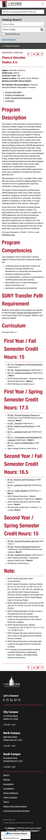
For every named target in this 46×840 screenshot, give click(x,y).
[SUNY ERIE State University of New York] (12, 4)
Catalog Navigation (12, 46)
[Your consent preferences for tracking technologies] (11, 838)
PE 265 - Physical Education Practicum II (23, 547)
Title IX (6, 802)
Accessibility (8, 784)
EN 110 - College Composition (19, 373)
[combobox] (23, 12)
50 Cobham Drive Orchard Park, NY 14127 (13, 759)
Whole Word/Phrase (12, 34)
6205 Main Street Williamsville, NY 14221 (12, 738)
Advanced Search (9, 39)
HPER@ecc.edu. (8, 235)
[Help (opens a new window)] (42, 54)
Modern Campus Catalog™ (27, 831)
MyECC (6, 775)
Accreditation (8, 788)
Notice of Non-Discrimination (15, 806)
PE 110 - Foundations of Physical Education (25, 364)
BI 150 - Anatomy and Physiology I (21, 426)
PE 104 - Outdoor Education (18, 370)
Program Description (13, 92)
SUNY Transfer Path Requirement (18, 98)
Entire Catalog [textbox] (8, 24)
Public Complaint (10, 797)
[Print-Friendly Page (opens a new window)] (38, 54)
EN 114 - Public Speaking (17, 491)
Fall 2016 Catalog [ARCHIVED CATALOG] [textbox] (19, 12)
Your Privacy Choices (18, 833)
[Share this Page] (34, 54)
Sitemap (6, 779)
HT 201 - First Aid (14, 423)
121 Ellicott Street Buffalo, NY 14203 (10, 717)
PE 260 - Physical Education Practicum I (23, 415)
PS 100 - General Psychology (19, 555)
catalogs (11, 828)
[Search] (42, 29)
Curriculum (9, 101)
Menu (42, 4)
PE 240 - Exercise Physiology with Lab (22, 541)
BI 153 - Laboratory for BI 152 (19, 485)
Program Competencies (14, 95)
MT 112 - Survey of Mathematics (20, 443)
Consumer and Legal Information (16, 811)
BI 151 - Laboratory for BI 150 (19, 432)
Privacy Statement (10, 793)
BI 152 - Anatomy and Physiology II (21, 479)
